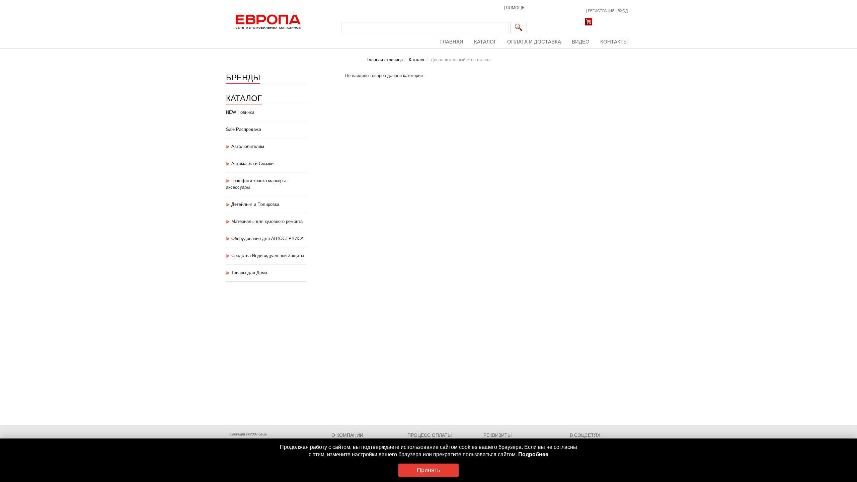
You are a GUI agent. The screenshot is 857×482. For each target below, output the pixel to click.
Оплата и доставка (534, 42)
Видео (581, 42)
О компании (347, 435)
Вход (623, 11)
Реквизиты (497, 435)
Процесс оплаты (429, 435)
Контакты (614, 42)
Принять (428, 470)
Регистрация (601, 11)
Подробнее (533, 454)
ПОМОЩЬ (515, 7)
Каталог (485, 42)
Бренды (243, 77)
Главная (451, 42)
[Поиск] (518, 27)
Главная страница (385, 59)
